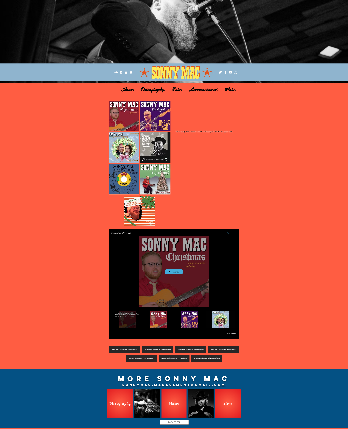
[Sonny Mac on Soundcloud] (116, 72)
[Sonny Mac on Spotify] (121, 72)
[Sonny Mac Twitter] (220, 72)
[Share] (227, 232)
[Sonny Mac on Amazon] (131, 72)
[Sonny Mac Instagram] (235, 72)
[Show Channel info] (234, 232)
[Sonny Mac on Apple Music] (126, 72)
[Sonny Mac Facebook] (225, 72)
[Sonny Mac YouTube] (230, 72)
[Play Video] (127, 320)
